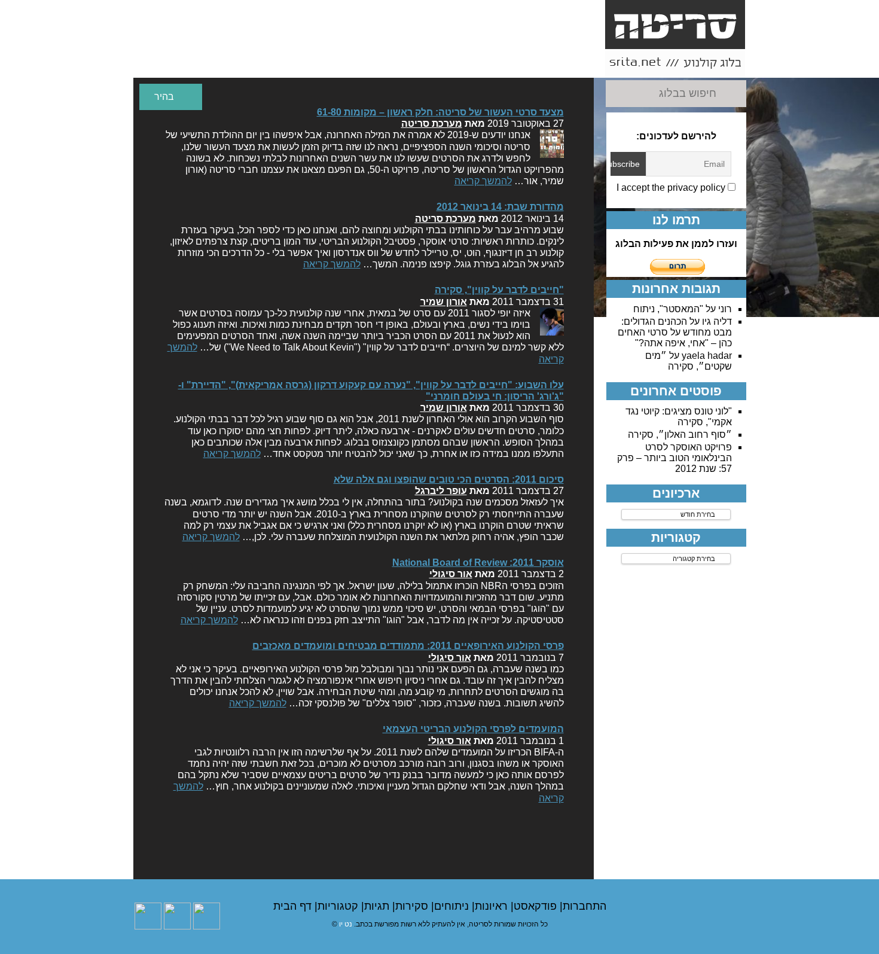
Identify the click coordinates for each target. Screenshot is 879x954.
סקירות (413, 906)
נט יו (345, 924)
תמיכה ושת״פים (232, 63)
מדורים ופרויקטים (300, 63)
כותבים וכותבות (503, 63)
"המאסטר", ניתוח (668, 309)
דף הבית (294, 906)
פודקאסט (537, 906)
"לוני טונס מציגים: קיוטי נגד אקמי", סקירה (678, 416)
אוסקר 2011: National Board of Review (478, 562)
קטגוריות (339, 906)
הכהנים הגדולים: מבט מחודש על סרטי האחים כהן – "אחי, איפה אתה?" (675, 332)
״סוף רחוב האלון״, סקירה (680, 434)
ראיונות (493, 906)
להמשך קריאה (483, 181)
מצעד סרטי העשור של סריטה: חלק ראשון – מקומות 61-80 (440, 112)
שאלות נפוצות (368, 63)
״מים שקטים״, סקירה (688, 360)
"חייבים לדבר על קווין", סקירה (499, 290)
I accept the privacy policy (672, 187)
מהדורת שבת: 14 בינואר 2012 (500, 207)
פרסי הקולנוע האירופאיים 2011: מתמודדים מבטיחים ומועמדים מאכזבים (408, 646)
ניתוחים (453, 906)
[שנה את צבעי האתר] (170, 97)
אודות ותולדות (570, 63)
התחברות (584, 906)
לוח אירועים (165, 63)
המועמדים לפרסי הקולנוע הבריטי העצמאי (473, 729)
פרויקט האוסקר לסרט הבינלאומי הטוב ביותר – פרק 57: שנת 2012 (674, 458)
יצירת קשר (435, 58)
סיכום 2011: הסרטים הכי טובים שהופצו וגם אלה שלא (449, 479)
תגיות (378, 906)
